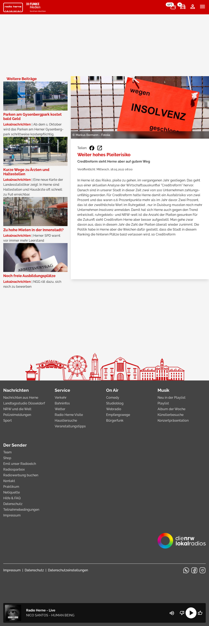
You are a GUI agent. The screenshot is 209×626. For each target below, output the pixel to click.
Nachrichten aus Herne (20, 398)
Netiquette (11, 492)
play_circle (191, 612)
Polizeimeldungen (17, 415)
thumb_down (182, 612)
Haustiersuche (66, 420)
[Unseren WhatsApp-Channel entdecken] (186, 570)
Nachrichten (16, 390)
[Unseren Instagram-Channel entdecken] (202, 570)
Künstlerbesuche (170, 415)
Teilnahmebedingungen (21, 510)
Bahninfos (62, 403)
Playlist (163, 403)
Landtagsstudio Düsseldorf (24, 403)
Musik (163, 390)
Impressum (12, 515)
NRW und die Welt (17, 409)
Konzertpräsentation (173, 420)
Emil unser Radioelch (19, 464)
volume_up (172, 613)
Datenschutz (12, 504)
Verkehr (61, 398)
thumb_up (200, 612)
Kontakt (9, 481)
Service (62, 390)
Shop (7, 458)
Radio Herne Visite (69, 415)
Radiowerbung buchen (20, 475)
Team (7, 452)
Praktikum (11, 487)
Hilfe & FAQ (12, 498)
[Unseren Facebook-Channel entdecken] (194, 570)
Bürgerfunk (114, 420)
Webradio (113, 409)
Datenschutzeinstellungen (68, 570)
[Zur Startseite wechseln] (13, 7)
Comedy (112, 398)
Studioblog (114, 403)
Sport (7, 420)
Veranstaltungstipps (70, 426)
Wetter (60, 409)
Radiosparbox (14, 469)
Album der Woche (171, 409)
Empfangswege (118, 415)
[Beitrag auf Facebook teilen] (91, 148)
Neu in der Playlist (172, 398)
